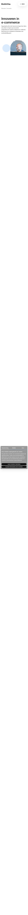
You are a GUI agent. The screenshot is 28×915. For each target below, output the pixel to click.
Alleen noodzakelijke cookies (14, 466)
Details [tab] (14, 447)
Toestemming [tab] (5, 447)
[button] (6, 4)
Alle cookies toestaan (14, 464)
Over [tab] (23, 447)
